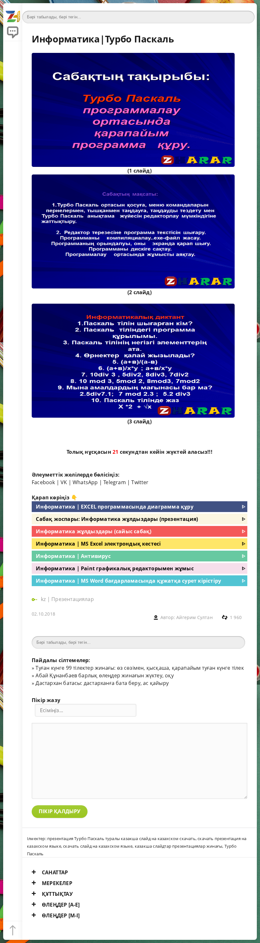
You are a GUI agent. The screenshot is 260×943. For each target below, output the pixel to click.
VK (64, 482)
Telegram (114, 482)
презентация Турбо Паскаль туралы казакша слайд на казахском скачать (121, 838)
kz (44, 599)
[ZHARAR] (12, 12)
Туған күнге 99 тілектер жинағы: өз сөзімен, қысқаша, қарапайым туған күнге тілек (140, 667)
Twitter (139, 482)
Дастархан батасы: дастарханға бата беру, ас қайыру (102, 683)
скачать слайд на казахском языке (98, 846)
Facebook (43, 482)
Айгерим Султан (194, 617)
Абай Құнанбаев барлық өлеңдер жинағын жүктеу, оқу (104, 675)
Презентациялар (72, 599)
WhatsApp (85, 482)
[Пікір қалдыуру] (12, 31)
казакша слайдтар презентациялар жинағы (178, 846)
